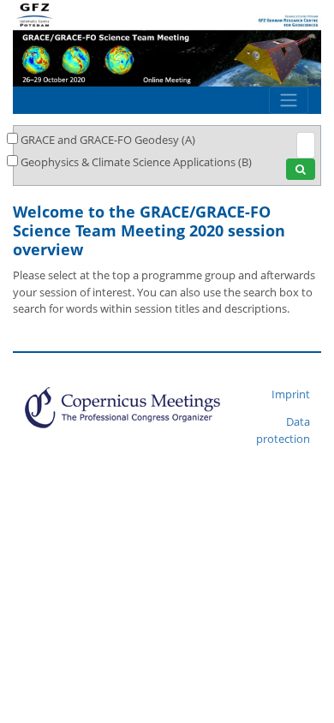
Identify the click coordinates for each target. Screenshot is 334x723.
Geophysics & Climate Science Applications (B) (136, 162)
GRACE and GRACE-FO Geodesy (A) (108, 139)
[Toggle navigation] (288, 101)
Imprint (290, 394)
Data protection (283, 430)
